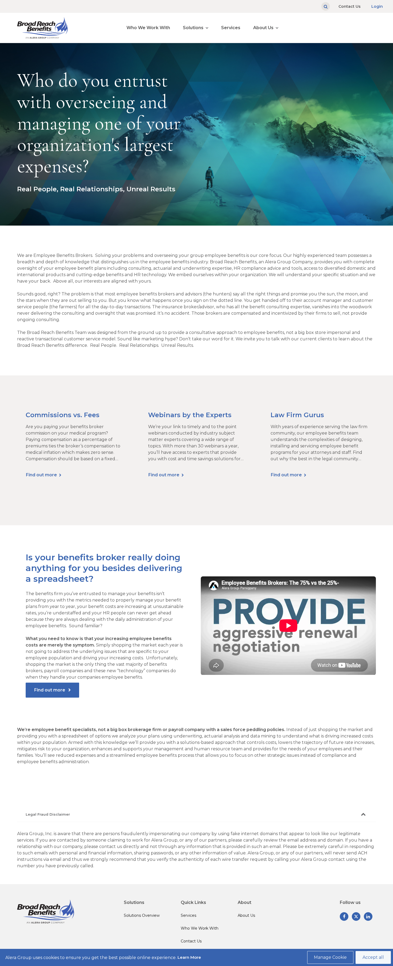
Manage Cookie (330, 957)
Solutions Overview (142, 915)
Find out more (41, 474)
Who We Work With (148, 27)
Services (230, 27)
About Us (263, 27)
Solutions (193, 27)
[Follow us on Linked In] (368, 916)
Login (377, 6)
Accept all (373, 957)
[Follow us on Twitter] (356, 916)
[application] (288, 625)
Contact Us (349, 6)
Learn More (189, 957)
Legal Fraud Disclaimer (48, 814)
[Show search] (325, 6)
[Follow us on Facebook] (344, 916)
